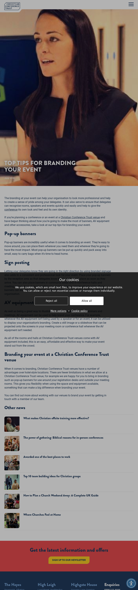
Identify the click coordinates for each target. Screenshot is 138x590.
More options (58, 311)
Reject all (51, 300)
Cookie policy (79, 311)
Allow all (87, 300)
